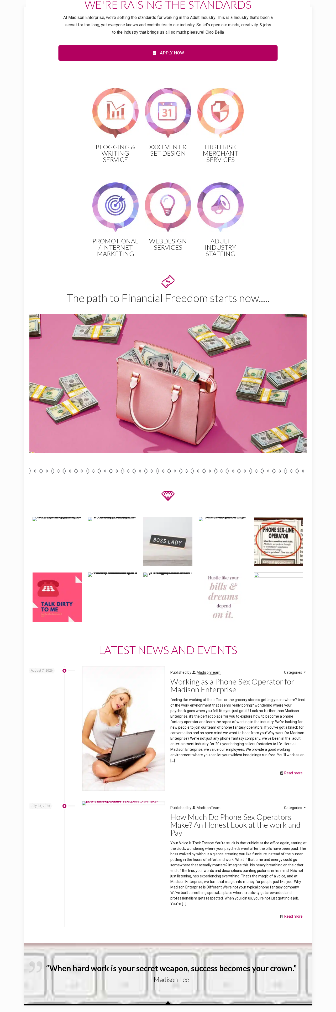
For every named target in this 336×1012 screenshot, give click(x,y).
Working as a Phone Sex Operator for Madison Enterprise (232, 685)
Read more (293, 773)
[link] (168, 383)
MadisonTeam (208, 672)
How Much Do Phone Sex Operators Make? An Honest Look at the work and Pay (235, 824)
